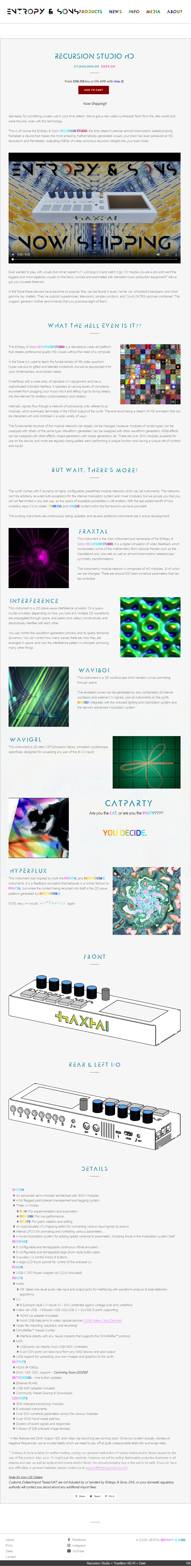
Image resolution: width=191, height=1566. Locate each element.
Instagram (78, 1545)
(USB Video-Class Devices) (103, 1320)
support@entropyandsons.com (106, 1468)
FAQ (9, 1545)
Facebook (78, 1540)
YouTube (77, 1551)
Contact (11, 1557)
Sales (9, 1551)
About (10, 1540)
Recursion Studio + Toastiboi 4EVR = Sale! (63, 1563)
